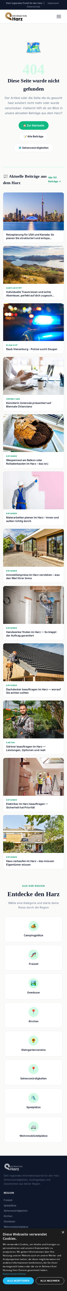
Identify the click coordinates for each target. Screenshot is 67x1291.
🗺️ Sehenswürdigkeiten (33, 147)
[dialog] (33, 1259)
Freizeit (8, 1200)
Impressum (53, 3)
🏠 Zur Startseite (33, 125)
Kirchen (8, 1216)
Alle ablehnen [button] (50, 1280)
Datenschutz (33, 6)
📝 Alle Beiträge (33, 136)
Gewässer (9, 1221)
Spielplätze (10, 1205)
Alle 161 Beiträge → (54, 179)
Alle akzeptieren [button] (18, 1280)
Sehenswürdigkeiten (16, 1210)
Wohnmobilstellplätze (16, 1226)
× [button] (62, 1232)
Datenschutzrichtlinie (14, 1273)
